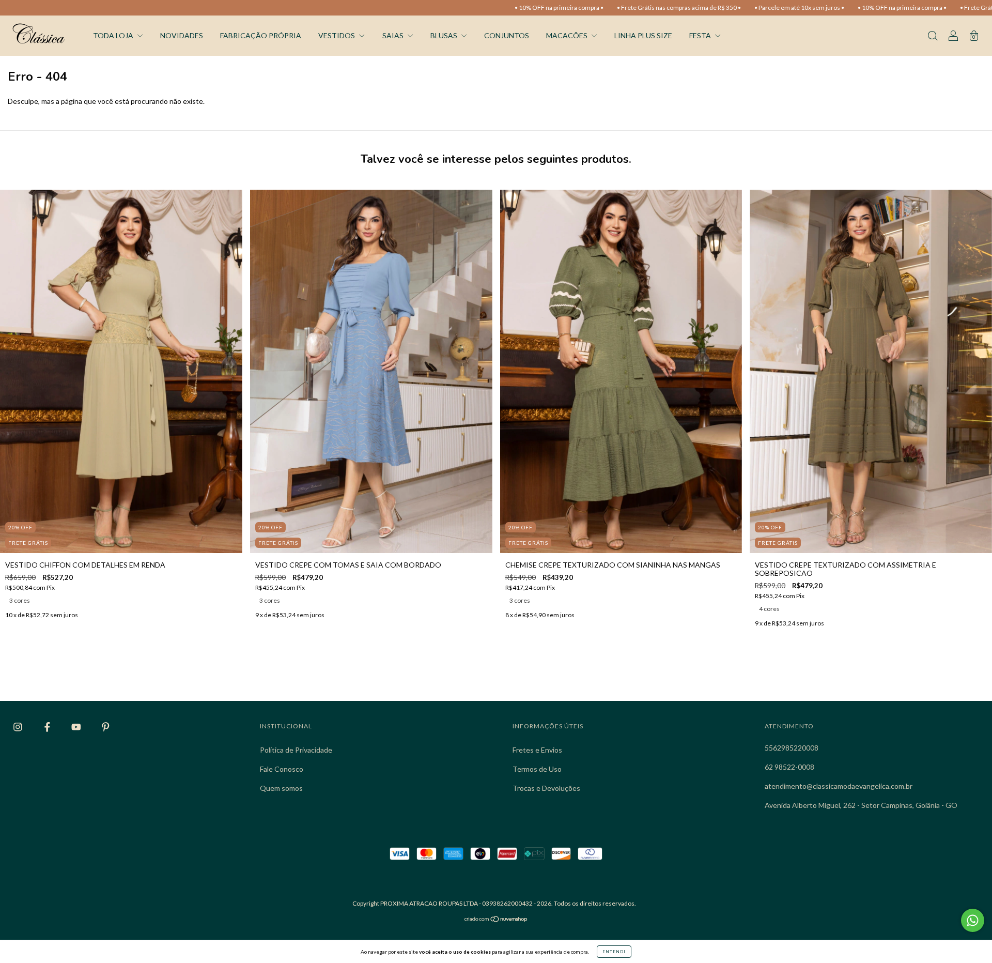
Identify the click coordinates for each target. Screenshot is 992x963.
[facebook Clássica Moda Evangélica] (48, 727)
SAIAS (393, 35)
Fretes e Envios (537, 749)
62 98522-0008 (789, 766)
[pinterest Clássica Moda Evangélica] (106, 727)
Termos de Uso (537, 769)
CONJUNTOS (506, 35)
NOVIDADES (181, 35)
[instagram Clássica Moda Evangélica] (18, 727)
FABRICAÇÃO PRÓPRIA (260, 35)
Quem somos (281, 788)
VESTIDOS (337, 35)
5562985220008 (791, 747)
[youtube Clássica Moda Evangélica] (77, 727)
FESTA (700, 35)
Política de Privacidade (296, 749)
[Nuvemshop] (496, 919)
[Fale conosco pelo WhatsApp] (972, 920)
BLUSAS (444, 35)
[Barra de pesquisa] (932, 36)
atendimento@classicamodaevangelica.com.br (838, 786)
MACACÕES (567, 35)
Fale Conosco (281, 769)
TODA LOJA (114, 35)
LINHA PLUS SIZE (643, 35)
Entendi (614, 951)
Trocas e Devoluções (546, 788)
